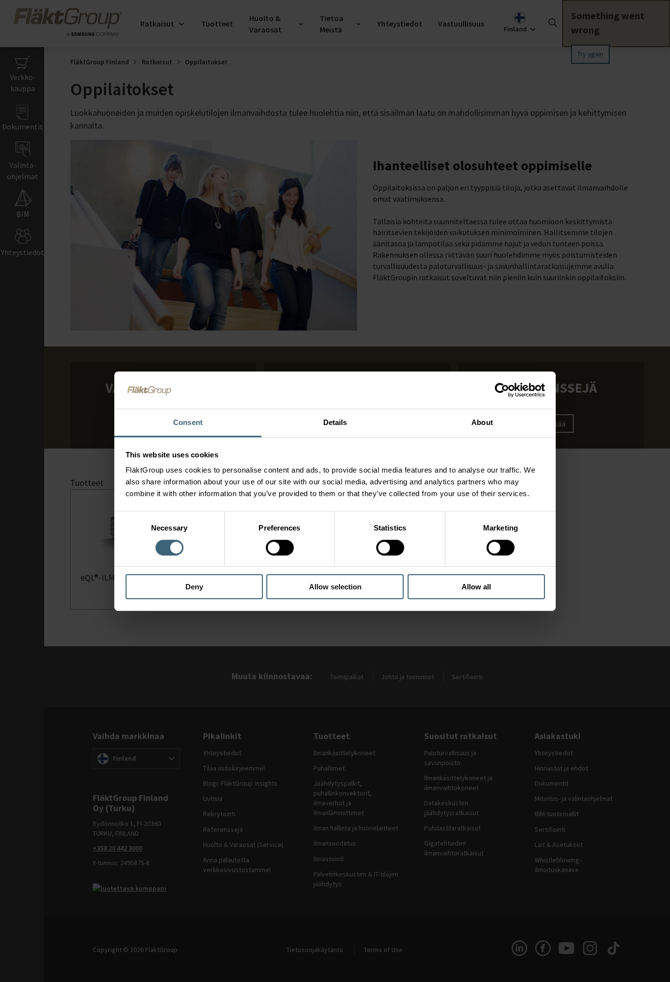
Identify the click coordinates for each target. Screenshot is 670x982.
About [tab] (482, 422)
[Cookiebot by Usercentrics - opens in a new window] (502, 390)
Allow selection (335, 587)
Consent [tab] (188, 422)
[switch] (280, 548)
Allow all (476, 587)
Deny (194, 587)
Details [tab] (335, 422)
